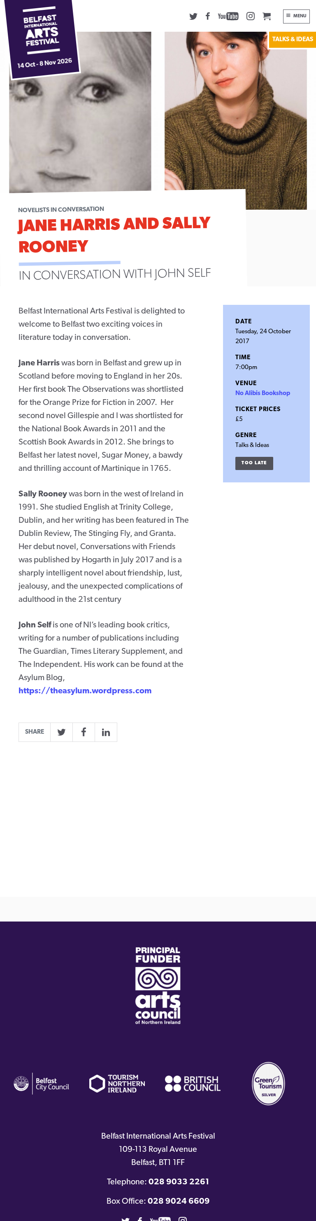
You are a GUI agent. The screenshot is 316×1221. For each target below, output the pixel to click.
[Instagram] (250, 16)
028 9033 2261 (179, 1182)
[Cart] (267, 16)
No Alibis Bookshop (262, 394)
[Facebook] (207, 16)
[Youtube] (228, 16)
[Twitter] (193, 16)
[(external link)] (158, 985)
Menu (300, 16)
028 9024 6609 (179, 1202)
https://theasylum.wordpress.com (85, 691)
